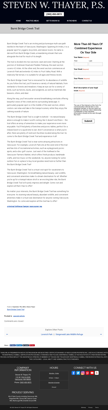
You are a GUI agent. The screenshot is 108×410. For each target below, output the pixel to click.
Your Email (81, 69)
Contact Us (87, 21)
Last (90, 61)
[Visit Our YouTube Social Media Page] (92, 373)
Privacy (90, 407)
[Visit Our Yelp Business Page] (97, 373)
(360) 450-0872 (54, 14)
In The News (72, 21)
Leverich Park (46, 334)
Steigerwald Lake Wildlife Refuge (69, 334)
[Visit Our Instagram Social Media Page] (83, 373)
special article (19, 316)
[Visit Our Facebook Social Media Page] (73, 373)
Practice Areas (32, 21)
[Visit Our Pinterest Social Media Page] (87, 373)
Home (18, 21)
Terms (97, 407)
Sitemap (83, 407)
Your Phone (82, 79)
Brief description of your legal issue (86, 89)
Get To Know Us (52, 21)
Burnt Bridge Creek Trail (15, 310)
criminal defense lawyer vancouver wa (24, 206)
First (75, 61)
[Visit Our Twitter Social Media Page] (78, 373)
